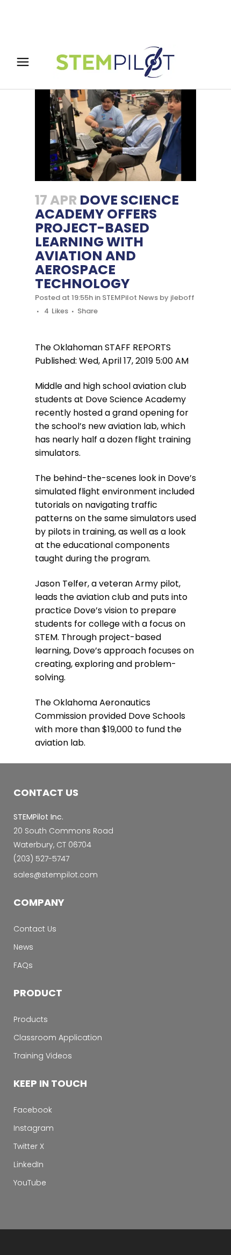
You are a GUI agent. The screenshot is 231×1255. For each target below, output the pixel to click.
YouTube (29, 1182)
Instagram (33, 1128)
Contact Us (34, 928)
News (23, 947)
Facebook (32, 1109)
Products (30, 1019)
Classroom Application (57, 1037)
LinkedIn (28, 1164)
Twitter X (28, 1146)
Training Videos (42, 1055)
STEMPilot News (130, 297)
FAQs (23, 965)
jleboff (182, 297)
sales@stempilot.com (55, 874)
